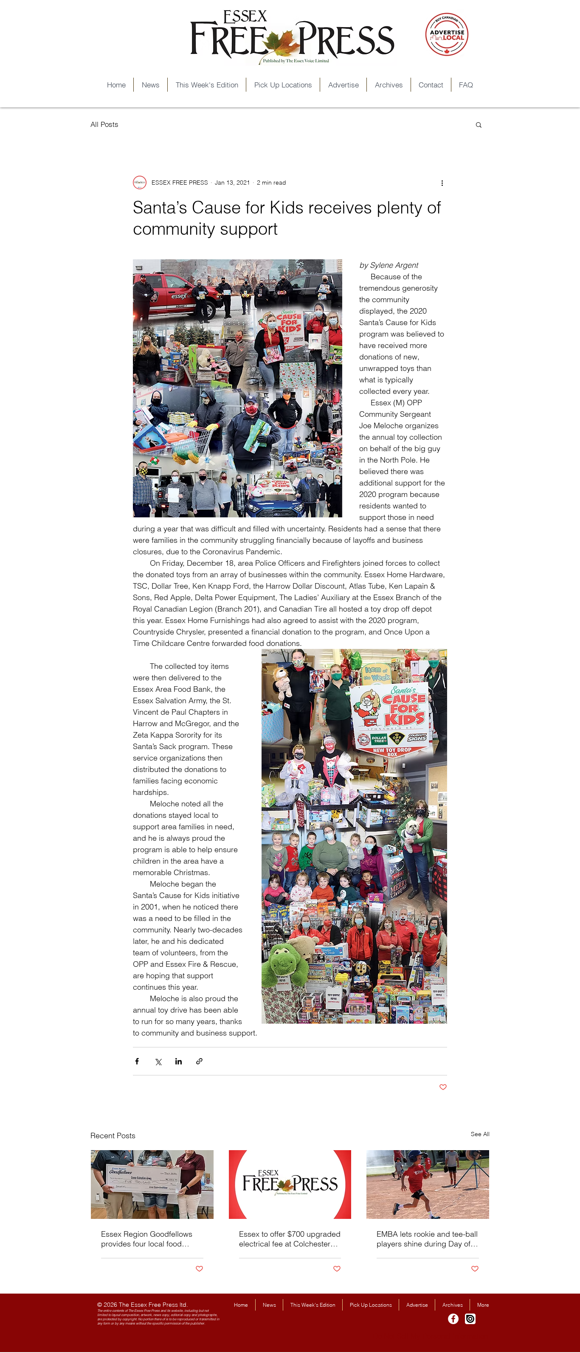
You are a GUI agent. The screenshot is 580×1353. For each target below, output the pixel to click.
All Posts (104, 124)
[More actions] (442, 182)
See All (480, 1134)
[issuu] (470, 1319)
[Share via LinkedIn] (179, 1061)
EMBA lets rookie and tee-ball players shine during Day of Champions (427, 1239)
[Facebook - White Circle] (453, 1319)
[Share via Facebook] (137, 1061)
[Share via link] (199, 1061)
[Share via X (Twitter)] (158, 1061)
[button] (479, 124)
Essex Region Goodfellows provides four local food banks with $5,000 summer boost (147, 1239)
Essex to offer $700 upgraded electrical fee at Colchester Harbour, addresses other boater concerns (290, 1239)
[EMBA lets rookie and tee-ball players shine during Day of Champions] (427, 1184)
